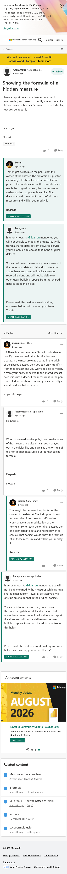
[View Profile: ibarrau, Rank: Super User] (7, 344)
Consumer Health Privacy (47, 866)
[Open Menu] (62, 49)
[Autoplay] (28, 749)
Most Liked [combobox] (55, 333)
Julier (31, 818)
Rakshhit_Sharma (33, 778)
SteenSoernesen (35, 792)
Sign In (59, 39)
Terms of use (51, 855)
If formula (15, 787)
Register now (11, 28)
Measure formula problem (25, 774)
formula (14, 814)
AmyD (30, 805)
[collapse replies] (33, 340)
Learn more (44, 61)
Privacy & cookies (32, 855)
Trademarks (9, 862)
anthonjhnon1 (34, 832)
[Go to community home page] (22, 40)
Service (9, 49)
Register (49, 39)
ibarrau (18, 162)
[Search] (40, 40)
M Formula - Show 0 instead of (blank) (32, 800)
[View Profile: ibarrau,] (9, 164)
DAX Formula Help (20, 827)
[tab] (32, 749)
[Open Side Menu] (4, 39)
